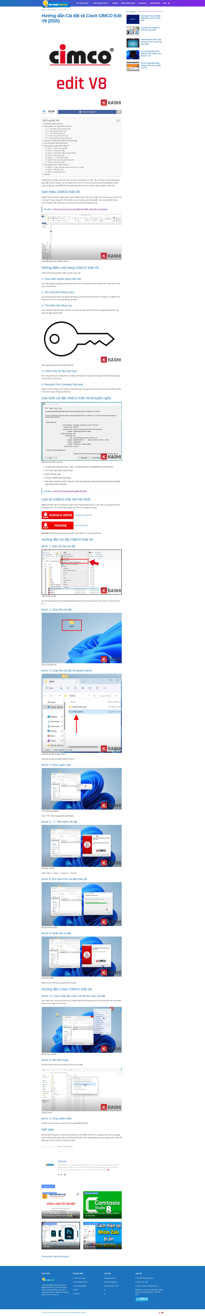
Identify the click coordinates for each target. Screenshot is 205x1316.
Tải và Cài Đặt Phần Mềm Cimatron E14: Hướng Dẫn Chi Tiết (151, 65)
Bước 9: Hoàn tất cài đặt (56, 162)
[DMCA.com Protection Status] (141, 1299)
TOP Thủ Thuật (82, 3)
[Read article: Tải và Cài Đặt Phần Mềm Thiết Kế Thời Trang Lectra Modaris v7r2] (133, 54)
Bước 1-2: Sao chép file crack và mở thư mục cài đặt (66, 167)
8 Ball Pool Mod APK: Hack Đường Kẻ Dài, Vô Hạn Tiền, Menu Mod (151, 42)
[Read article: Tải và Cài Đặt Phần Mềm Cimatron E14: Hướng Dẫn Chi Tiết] (133, 66)
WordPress (155, 3)
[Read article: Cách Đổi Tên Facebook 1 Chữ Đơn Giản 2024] (133, 31)
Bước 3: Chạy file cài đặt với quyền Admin (62, 153)
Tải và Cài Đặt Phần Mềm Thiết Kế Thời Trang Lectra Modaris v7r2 (151, 53)
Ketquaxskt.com (111, 1278)
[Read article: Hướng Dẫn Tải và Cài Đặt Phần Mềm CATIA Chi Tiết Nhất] (133, 19)
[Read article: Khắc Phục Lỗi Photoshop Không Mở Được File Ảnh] (61, 1235)
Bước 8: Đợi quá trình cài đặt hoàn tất (61, 160)
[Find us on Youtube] (162, 1312)
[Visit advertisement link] (82, 1152)
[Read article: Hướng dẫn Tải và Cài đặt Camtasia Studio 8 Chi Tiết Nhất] (102, 1205)
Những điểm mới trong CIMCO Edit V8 (58, 126)
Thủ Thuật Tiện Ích (62, 10)
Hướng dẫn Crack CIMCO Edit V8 (56, 165)
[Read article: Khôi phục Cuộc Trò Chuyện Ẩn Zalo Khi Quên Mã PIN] (102, 1235)
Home (43, 10)
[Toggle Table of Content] (117, 121)
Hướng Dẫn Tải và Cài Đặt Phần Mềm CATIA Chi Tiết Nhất (150, 18)
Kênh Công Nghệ (128, 3)
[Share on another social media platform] (119, 112)
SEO (164, 3)
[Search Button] (169, 3)
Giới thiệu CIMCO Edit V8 (53, 124)
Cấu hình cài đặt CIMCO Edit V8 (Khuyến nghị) (60, 141)
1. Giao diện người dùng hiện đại (59, 129)
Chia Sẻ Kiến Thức (100, 3)
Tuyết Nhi (62, 1161)
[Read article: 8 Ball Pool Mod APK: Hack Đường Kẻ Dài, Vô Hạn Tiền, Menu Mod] (133, 43)
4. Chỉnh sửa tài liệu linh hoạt (58, 136)
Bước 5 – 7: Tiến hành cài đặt (58, 157)
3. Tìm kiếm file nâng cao (56, 133)
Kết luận (47, 174)
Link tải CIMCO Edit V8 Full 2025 (55, 143)
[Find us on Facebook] (159, 1312)
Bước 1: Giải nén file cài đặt (57, 148)
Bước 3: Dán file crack (55, 169)
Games (115, 3)
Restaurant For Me (112, 1286)
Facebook (142, 3)
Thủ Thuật (49, 1312)
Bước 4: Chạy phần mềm (56, 172)
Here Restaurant (111, 1282)
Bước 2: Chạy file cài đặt (56, 150)
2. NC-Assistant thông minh (57, 131)
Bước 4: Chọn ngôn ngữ (56, 155)
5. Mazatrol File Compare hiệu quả (60, 138)
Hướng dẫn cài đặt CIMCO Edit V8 (56, 146)
